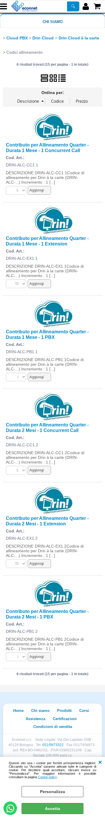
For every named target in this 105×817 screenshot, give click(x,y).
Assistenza (35, 719)
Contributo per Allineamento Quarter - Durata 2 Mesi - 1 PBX (47, 614)
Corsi (84, 710)
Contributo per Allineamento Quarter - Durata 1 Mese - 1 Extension (47, 241)
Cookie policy (47, 777)
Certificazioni (65, 719)
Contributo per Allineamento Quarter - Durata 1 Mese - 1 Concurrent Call (47, 147)
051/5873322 (53, 745)
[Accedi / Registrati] (86, 6)
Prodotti (64, 710)
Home (18, 710)
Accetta (52, 808)
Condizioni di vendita (52, 726)
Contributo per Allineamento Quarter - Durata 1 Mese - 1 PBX (47, 334)
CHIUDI (100, 763)
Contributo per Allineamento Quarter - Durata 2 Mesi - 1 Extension (47, 520)
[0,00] (98, 6)
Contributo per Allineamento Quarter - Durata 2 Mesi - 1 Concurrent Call (47, 427)
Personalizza (52, 791)
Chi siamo (53, 22)
